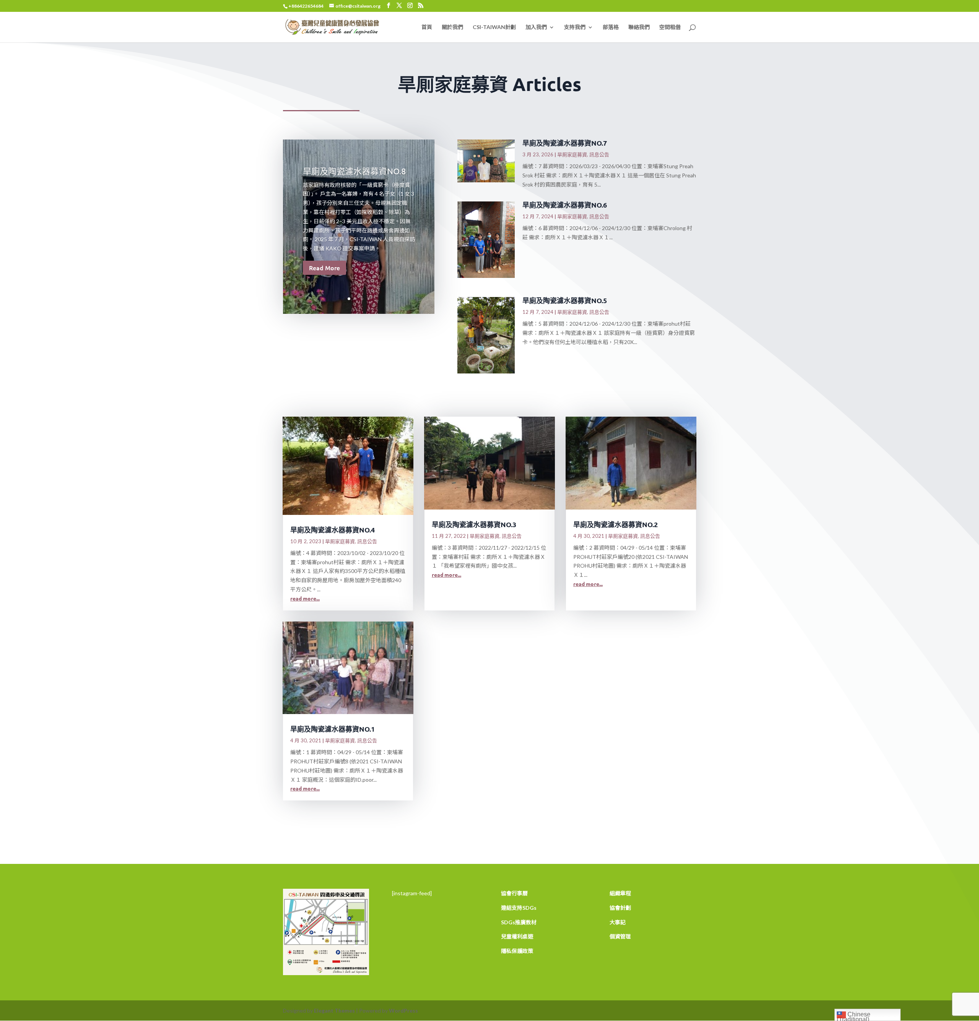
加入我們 (536, 27)
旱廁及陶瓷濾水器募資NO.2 (615, 524)
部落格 (611, 27)
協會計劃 (620, 907)
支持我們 (574, 27)
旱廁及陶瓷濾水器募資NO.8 (354, 171)
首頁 (426, 27)
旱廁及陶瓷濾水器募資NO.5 (564, 300)
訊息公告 (599, 154)
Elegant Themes (334, 1010)
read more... (305, 598)
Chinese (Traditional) (853, 1016)
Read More (324, 267)
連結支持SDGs (519, 907)
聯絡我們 (639, 27)
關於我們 (452, 27)
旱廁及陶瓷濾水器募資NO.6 (564, 204)
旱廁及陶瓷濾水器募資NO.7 (564, 142)
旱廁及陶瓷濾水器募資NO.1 (332, 728)
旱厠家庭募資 (572, 154)
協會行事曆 (514, 893)
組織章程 (620, 893)
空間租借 (670, 27)
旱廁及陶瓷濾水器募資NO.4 (332, 529)
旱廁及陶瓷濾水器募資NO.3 (474, 524)
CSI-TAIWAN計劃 (494, 27)
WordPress (403, 1010)
